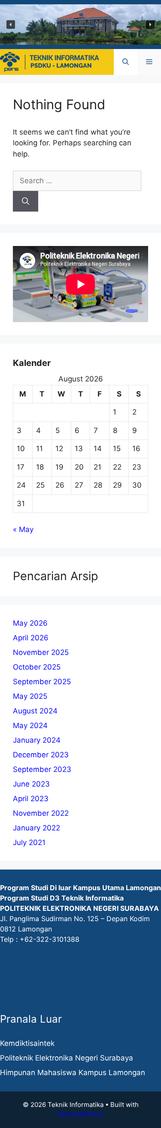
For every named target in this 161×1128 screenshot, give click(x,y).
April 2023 (31, 798)
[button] (10, 24)
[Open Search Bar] (125, 62)
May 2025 (30, 696)
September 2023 (42, 769)
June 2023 (31, 784)
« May (23, 529)
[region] (80, 24)
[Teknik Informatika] (49, 61)
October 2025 (37, 667)
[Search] (25, 201)
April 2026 (31, 637)
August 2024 (35, 711)
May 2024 (30, 725)
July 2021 (29, 842)
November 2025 (41, 652)
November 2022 (41, 813)
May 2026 (30, 623)
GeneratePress (80, 1114)
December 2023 (41, 754)
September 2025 (42, 681)
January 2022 (36, 828)
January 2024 (37, 740)
